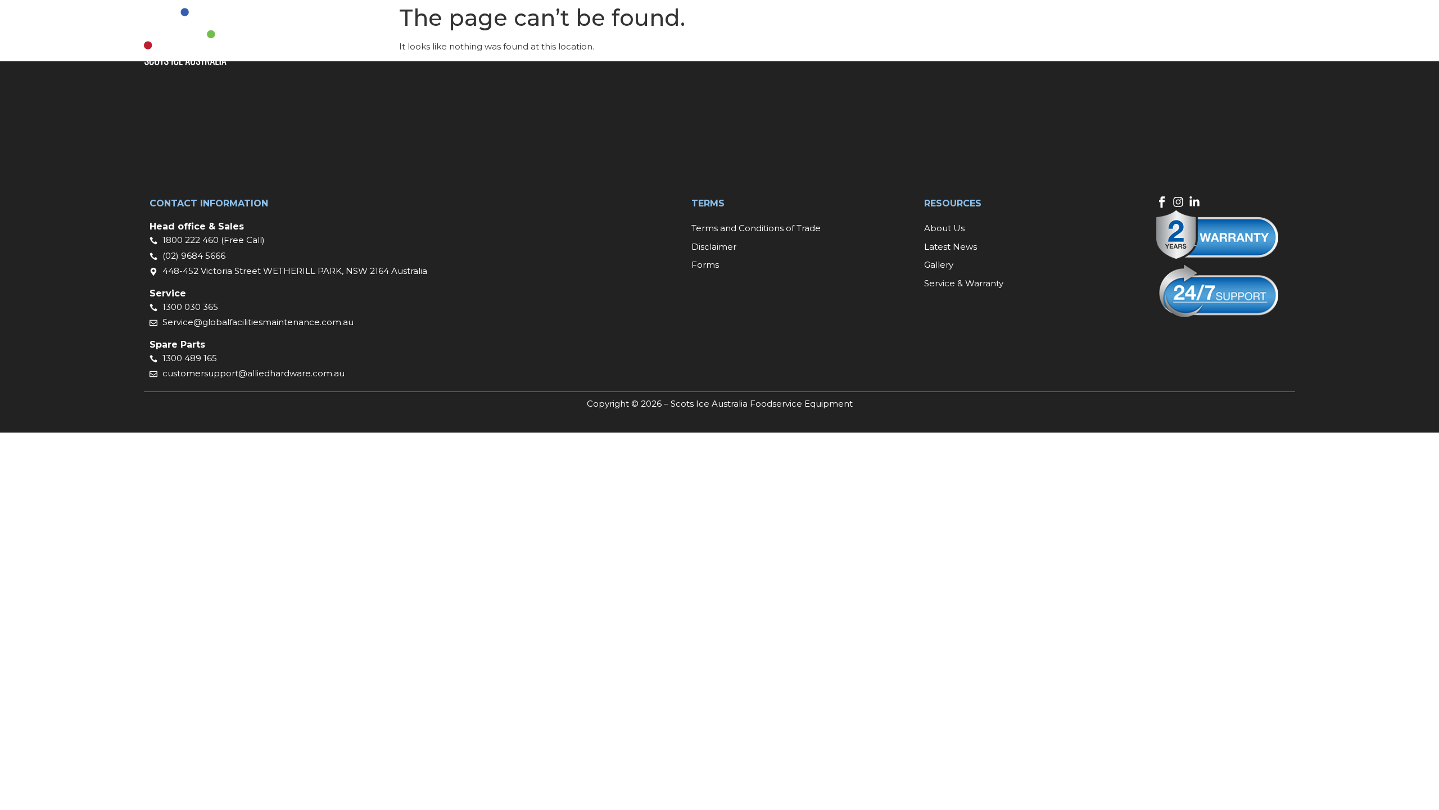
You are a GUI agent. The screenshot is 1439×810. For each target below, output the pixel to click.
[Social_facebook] (1162, 202)
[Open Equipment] (679, 37)
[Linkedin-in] (1194, 202)
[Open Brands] (740, 37)
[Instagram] (1178, 202)
